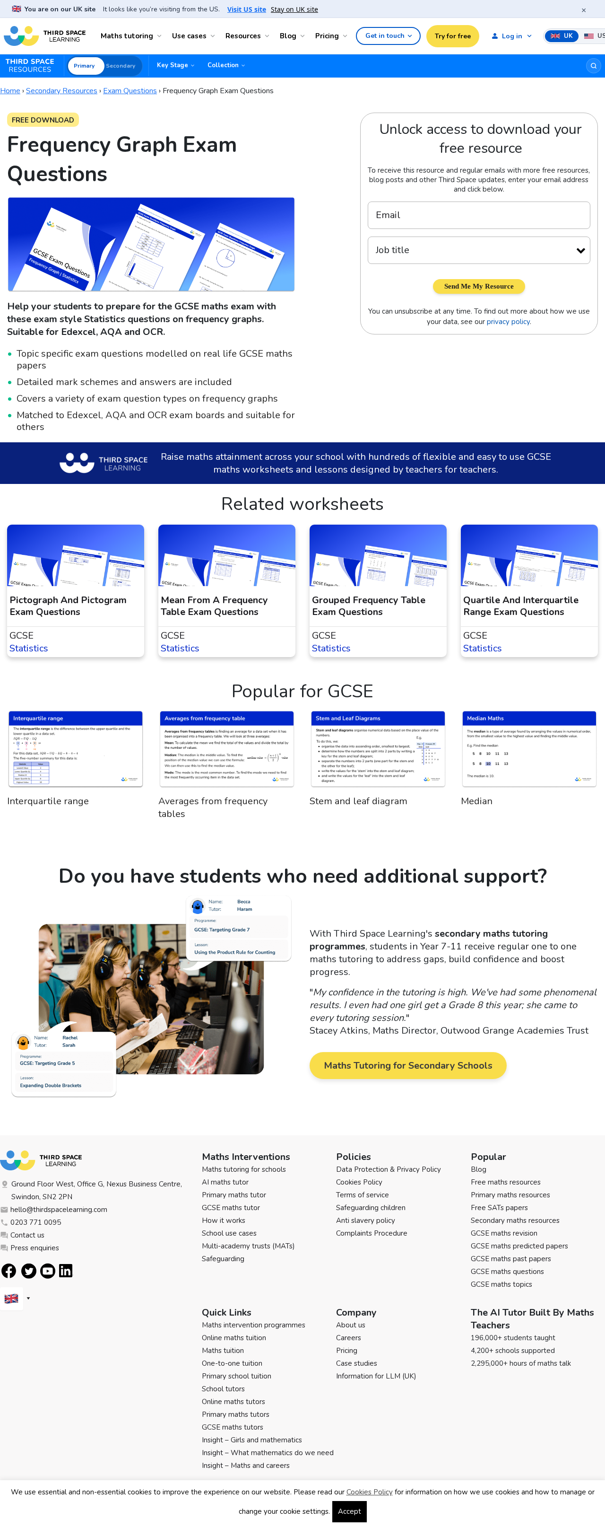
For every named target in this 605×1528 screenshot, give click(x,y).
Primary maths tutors (235, 1414)
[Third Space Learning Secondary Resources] (34, 65)
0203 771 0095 (35, 1222)
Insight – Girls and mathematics (252, 1440)
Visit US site (246, 9)
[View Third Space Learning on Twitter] (28, 1271)
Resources (243, 36)
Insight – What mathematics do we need (268, 1453)
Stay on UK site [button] (294, 9)
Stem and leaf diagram (358, 801)
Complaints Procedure (371, 1233)
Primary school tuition (236, 1376)
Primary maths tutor (234, 1195)
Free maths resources (506, 1182)
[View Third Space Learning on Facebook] (8, 1271)
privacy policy (508, 321)
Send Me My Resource (479, 286)
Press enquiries (34, 1248)
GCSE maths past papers (511, 1259)
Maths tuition (223, 1350)
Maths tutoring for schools (244, 1169)
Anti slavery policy (365, 1220)
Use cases (189, 36)
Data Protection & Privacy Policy (388, 1169)
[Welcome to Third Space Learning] (45, 36)
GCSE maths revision (504, 1233)
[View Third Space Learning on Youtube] (47, 1271)
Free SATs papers (499, 1207)
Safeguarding (223, 1259)
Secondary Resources (61, 91)
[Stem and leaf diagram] (378, 752)
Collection (223, 65)
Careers (348, 1338)
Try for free (453, 36)
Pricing (327, 36)
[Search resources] (593, 65)
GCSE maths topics (501, 1284)
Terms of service (362, 1195)
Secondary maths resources (515, 1220)
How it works (223, 1220)
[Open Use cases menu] (214, 36)
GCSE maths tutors (232, 1427)
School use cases (229, 1233)
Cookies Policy (359, 1182)
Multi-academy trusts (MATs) (248, 1246)
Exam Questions (130, 91)
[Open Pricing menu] (346, 36)
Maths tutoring (127, 36)
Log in (512, 36)
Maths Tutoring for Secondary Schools (408, 1065)
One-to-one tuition (232, 1363)
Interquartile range (48, 801)
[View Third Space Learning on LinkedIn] (66, 1270)
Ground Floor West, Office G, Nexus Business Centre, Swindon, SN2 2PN (96, 1190)
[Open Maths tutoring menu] (160, 36)
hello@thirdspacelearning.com (58, 1209)
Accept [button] (349, 1511)
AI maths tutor (225, 1182)
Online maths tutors (233, 1401)
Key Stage (172, 65)
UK (567, 36)
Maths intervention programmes (253, 1325)
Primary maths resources (510, 1195)
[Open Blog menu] (304, 36)
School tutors (223, 1389)
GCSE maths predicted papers (519, 1246)
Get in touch (385, 35)
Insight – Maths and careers (246, 1465)
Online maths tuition (234, 1338)
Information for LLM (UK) (376, 1376)
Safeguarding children (371, 1207)
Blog (288, 36)
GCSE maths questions (507, 1271)
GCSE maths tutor (231, 1207)
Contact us (27, 1235)
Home (10, 91)
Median (477, 801)
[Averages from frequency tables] (226, 752)
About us (350, 1325)
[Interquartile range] (75, 752)
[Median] (529, 752)
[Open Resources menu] (268, 36)
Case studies (356, 1363)
